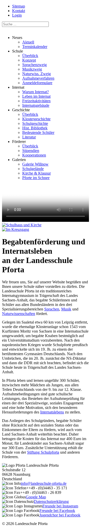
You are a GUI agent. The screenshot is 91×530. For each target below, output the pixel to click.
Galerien (31, 168)
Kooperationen (34, 155)
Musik (66, 309)
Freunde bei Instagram (60, 506)
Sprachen (51, 309)
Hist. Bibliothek (35, 128)
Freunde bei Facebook (57, 510)
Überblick (30, 56)
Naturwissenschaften (18, 313)
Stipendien (30, 150)
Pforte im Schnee (36, 178)
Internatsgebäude (35, 105)
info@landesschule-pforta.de (43, 483)
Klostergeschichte (36, 119)
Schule (33, 67)
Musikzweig (32, 69)
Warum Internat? (35, 92)
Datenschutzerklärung (51, 501)
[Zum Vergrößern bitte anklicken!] (21, 225)
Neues (29, 42)
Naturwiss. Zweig (36, 74)
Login (17, 15)
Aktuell (28, 42)
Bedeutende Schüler (38, 132)
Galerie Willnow (35, 164)
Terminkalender (34, 46)
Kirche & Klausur (36, 173)
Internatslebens (52, 412)
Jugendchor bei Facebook (59, 515)
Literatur (29, 137)
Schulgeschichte (35, 123)
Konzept (29, 60)
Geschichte (33, 123)
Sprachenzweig (34, 65)
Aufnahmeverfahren (38, 78)
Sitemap (18, 6)
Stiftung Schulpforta (43, 452)
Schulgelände (33, 169)
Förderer (29, 148)
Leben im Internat (36, 96)
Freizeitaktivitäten (36, 101)
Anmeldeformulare (37, 83)
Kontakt (18, 11)
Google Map (36, 497)
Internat (31, 96)
